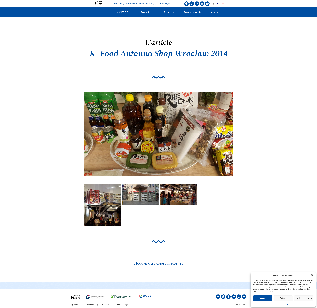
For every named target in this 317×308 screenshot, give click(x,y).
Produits (145, 12)
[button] (312, 275)
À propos (74, 305)
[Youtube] (207, 3)
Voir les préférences (304, 298)
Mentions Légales (123, 305)
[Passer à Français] (218, 3)
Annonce (216, 12)
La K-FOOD (122, 12)
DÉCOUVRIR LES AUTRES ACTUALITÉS (158, 263)
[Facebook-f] (228, 296)
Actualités (89, 305)
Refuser (283, 298)
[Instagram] (202, 3)
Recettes (169, 12)
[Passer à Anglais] (223, 3)
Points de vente (192, 12)
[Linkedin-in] (197, 3)
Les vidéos (105, 305)
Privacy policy (283, 304)
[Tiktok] (191, 3)
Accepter (262, 298)
